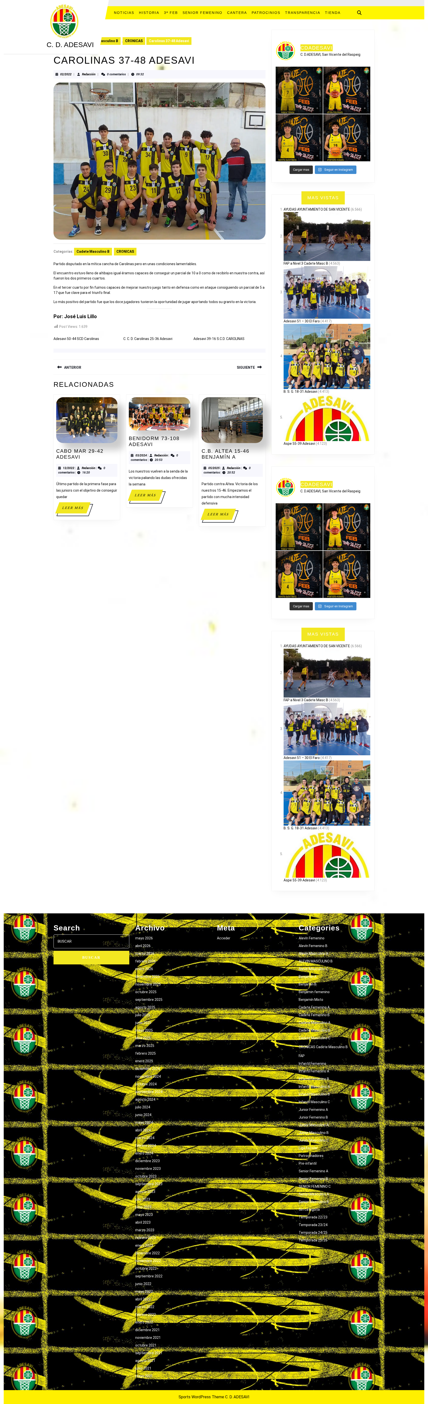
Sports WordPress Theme (201, 1397)
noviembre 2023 (148, 1169)
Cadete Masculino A (314, 1023)
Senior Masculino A (314, 1194)
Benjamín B (308, 984)
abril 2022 (143, 1299)
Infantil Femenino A (314, 1071)
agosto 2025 (145, 1007)
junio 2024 (143, 1115)
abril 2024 (143, 1130)
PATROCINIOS (266, 13)
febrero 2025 (145, 1053)
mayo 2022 (144, 1291)
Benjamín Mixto (311, 1000)
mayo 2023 (144, 1215)
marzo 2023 (144, 1230)
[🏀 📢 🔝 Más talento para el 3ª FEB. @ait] (346, 90)
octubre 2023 (146, 1176)
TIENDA (333, 13)
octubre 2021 (146, 1345)
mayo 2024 (144, 1122)
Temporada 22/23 (313, 1217)
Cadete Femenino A (314, 1007)
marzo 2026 (144, 953)
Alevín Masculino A (313, 953)
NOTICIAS (124, 13)
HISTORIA (149, 13)
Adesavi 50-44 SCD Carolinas (76, 339)
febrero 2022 (145, 1315)
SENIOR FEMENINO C (315, 1186)
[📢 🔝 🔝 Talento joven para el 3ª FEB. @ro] (299, 137)
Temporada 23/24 (313, 1225)
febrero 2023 (145, 1238)
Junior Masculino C (314, 1140)
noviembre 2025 (148, 984)
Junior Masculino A (314, 1125)
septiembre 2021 (148, 1353)
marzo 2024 (144, 1138)
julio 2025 (142, 1015)
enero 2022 (144, 1322)
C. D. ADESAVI (70, 45)
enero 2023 (144, 1245)
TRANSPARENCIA (302, 13)
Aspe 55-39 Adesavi (299, 444)
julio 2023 (142, 1199)
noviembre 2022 (148, 1261)
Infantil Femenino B (314, 1079)
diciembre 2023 (147, 1161)
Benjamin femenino (314, 992)
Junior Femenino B (313, 1117)
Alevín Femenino (311, 938)
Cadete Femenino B (314, 1015)
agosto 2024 (145, 1099)
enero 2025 (144, 1061)
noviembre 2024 (148, 1076)
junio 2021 (143, 1368)
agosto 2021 (145, 1361)
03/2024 (141, 455)
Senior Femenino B (313, 1179)
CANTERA (237, 13)
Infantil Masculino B (314, 1094)
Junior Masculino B (314, 1133)
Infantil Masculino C (314, 1102)
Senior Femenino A (313, 1171)
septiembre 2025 (148, 1000)
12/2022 (68, 468)
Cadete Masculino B (101, 41)
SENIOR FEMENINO (202, 13)
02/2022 (66, 74)
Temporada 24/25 (313, 1233)
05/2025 (214, 468)
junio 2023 (143, 1207)
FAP (302, 1056)
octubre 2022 (146, 1268)
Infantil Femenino (312, 1064)
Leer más (76, 509)
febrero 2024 (145, 1146)
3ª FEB (171, 13)
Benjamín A (308, 977)
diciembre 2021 (147, 1330)
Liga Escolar (308, 1148)
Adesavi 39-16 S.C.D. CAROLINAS (218, 339)
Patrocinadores (311, 1156)
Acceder (223, 938)
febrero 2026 (145, 961)
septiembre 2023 (148, 1184)
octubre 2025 (146, 992)
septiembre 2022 (148, 1276)
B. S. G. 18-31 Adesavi (300, 391)
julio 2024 (142, 1107)
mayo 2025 (144, 1030)
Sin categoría (309, 1209)
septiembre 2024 (148, 1092)
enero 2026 (144, 969)
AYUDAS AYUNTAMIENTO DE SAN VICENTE (317, 209)
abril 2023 (143, 1222)
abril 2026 (143, 946)
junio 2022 (143, 1284)
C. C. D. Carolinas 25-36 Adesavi (147, 339)
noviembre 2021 (148, 1338)
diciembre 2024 (147, 1069)
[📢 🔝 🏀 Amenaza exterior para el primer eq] (299, 90)
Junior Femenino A (313, 1110)
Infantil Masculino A (314, 1087)
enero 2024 (144, 1153)
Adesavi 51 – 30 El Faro (302, 321)
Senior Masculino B (314, 1202)
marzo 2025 (144, 1046)
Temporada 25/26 (313, 1240)
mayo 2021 (144, 1376)
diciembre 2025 (147, 977)
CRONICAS (134, 41)
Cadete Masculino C (314, 1038)
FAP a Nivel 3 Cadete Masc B (306, 263)
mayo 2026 (144, 938)
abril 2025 (143, 1038)
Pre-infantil (308, 1163)
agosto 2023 (145, 1192)
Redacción (89, 74)
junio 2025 (143, 1023)
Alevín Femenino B (313, 946)
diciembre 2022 (147, 1253)
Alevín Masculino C (313, 969)
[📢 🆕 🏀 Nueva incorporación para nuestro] (346, 137)
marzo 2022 (144, 1307)
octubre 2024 (146, 1084)
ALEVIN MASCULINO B (316, 961)
